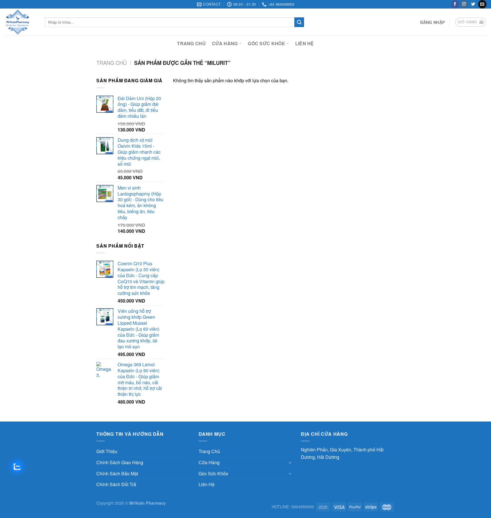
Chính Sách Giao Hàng (119, 462)
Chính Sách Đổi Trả (116, 484)
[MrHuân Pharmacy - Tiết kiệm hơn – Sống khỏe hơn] (20, 22)
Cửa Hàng (225, 43)
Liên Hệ (304, 43)
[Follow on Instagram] (464, 4)
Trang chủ (111, 62)
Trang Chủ (191, 43)
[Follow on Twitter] (473, 4)
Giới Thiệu (106, 451)
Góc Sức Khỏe (266, 43)
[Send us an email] (482, 4)
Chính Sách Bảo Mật (117, 473)
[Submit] (299, 22)
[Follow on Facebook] (455, 4)
